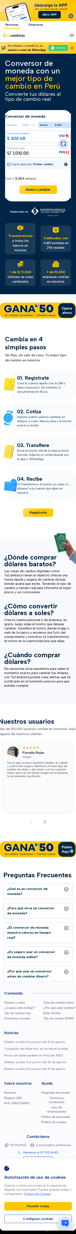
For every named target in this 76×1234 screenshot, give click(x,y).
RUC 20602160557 (17, 1103)
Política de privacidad (55, 1116)
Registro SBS (13, 1098)
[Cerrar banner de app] (70, 16)
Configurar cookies (38, 1219)
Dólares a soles (14, 1002)
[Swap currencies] (63, 144)
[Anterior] (31, 821)
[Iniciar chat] (65, 1223)
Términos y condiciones (57, 1100)
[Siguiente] (44, 821)
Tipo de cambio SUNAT (58, 1018)
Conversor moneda (17, 1018)
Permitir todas (38, 1206)
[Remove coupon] (66, 164)
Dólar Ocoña (51, 1013)
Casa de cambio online (58, 1002)
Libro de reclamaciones (56, 1109)
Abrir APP (49, 14)
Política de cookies (53, 1122)
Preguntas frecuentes (55, 1092)
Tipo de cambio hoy (17, 1013)
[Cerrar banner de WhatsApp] (72, 48)
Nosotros (10, 1092)
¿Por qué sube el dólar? (59, 1007)
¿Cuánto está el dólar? (19, 1007)
